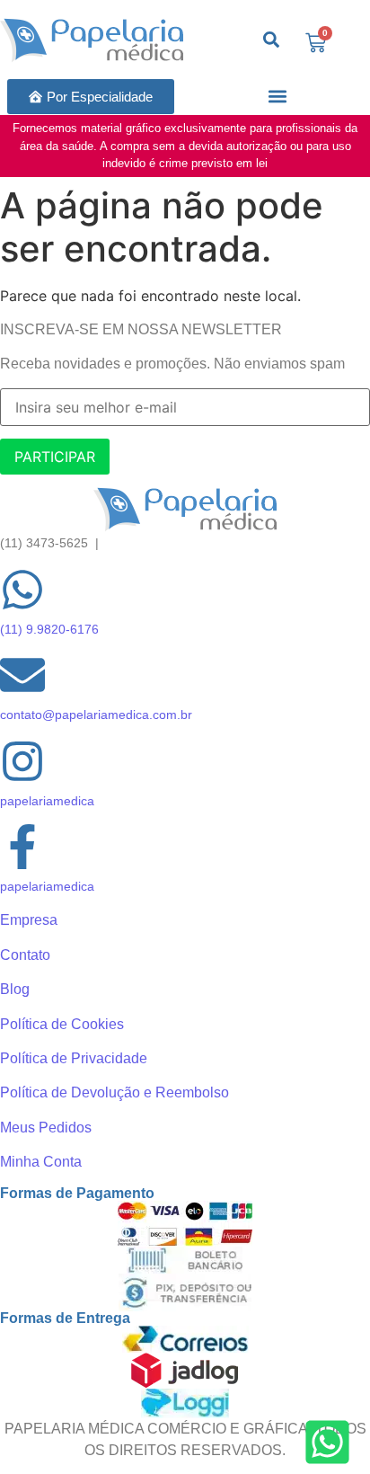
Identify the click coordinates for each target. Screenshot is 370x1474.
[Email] (22, 678)
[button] (278, 96)
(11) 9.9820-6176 (49, 629)
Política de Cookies (62, 1024)
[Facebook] (22, 849)
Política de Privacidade (73, 1058)
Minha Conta (41, 1161)
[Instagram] (22, 764)
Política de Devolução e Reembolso (114, 1092)
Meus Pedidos (46, 1127)
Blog (15, 989)
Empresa (28, 920)
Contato (25, 955)
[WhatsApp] (22, 592)
